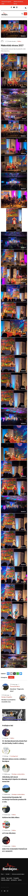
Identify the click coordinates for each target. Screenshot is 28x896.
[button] (25, 13)
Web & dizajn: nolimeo (5, 887)
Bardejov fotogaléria (7, 697)
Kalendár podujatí (5, 880)
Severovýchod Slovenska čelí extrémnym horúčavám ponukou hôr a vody (14, 799)
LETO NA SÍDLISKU (8, 833)
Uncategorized (14, 756)
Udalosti (3, 878)
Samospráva (14, 880)
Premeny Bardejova (15, 686)
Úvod (2, 874)
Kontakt (7, 874)
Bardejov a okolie (16, 774)
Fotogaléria (16, 878)
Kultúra (19, 41)
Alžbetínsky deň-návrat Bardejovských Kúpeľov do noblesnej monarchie (14, 779)
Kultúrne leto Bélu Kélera (10, 817)
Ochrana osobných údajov (18, 874)
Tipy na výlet (9, 878)
